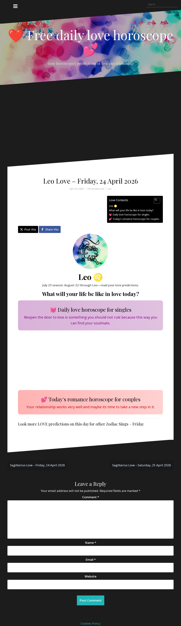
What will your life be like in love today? (131, 210)
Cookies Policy (90, 623)
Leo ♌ (113, 206)
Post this (30, 229)
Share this (52, 229)
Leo (110, 188)
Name (90, 543)
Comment (90, 497)
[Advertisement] (88, 122)
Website (91, 576)
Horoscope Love (95, 188)
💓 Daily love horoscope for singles (129, 214)
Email (91, 560)
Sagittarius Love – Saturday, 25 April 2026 (141, 465)
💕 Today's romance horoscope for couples (134, 219)
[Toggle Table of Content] (155, 201)
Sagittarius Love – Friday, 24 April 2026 (37, 465)
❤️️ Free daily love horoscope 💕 (90, 41)
